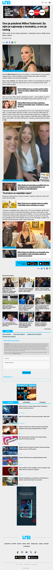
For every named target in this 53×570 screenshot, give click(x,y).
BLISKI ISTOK (8, 543)
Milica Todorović (7, 334)
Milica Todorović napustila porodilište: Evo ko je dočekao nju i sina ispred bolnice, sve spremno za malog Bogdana (33, 187)
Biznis (24, 543)
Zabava (41, 543)
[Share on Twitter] (9, 42)
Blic (5, 120)
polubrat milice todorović (9, 336)
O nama (16, 564)
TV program (26, 546)
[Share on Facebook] (7, 42)
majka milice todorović (19, 334)
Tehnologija (34, 543)
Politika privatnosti (34, 564)
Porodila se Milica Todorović (35, 334)
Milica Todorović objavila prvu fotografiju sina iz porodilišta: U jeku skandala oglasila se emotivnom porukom (33, 254)
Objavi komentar (26, 372)
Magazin (46, 543)
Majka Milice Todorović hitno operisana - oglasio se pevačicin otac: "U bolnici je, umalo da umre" (33, 104)
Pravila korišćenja (27, 564)
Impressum (21, 564)
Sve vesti (14, 543)
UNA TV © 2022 (26, 568)
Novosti (19, 543)
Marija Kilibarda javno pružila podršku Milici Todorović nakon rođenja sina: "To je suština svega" (33, 90)
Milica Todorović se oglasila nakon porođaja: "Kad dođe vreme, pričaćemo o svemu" (33, 204)
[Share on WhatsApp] (15, 42)
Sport (28, 543)
